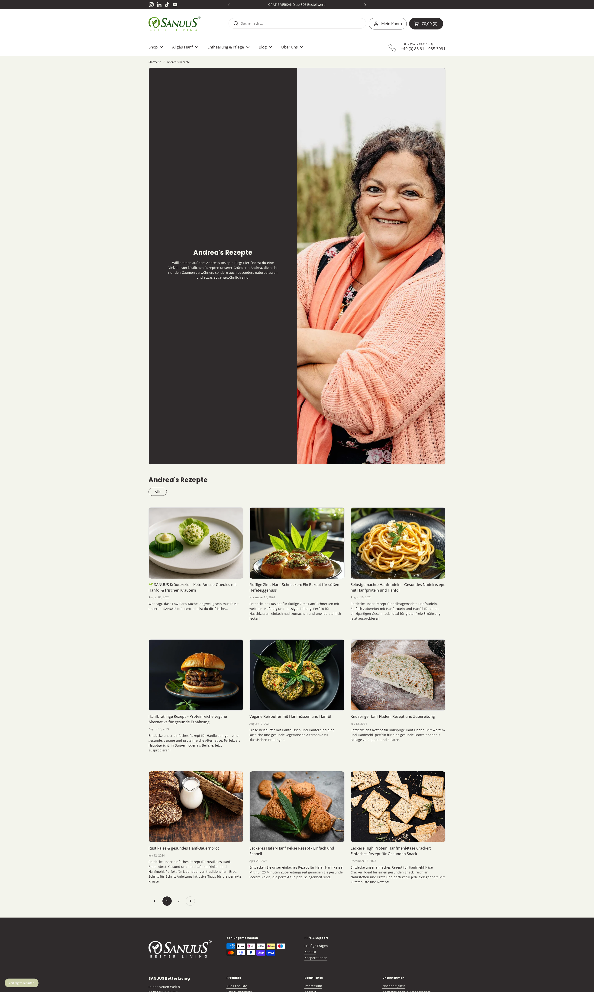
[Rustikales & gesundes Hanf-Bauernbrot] (195, 806)
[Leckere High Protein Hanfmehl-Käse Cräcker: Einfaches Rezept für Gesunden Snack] (398, 806)
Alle (158, 492)
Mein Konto (391, 23)
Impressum (313, 986)
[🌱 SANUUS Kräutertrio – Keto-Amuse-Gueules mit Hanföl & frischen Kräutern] (195, 543)
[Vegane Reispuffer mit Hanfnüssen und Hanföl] (296, 675)
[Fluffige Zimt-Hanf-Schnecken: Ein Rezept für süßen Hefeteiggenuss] (296, 543)
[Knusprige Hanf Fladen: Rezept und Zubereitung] (398, 675)
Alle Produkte (236, 986)
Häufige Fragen (316, 946)
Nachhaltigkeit (393, 986)
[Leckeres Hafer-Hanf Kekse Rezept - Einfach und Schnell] (296, 806)
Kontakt (310, 952)
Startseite (154, 62)
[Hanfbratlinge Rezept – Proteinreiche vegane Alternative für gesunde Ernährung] (195, 675)
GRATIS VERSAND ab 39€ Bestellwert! (297, 4)
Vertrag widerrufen (21, 983)
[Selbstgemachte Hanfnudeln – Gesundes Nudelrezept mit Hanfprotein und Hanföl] (398, 543)
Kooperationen (315, 958)
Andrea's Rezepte (178, 62)
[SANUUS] (174, 23)
